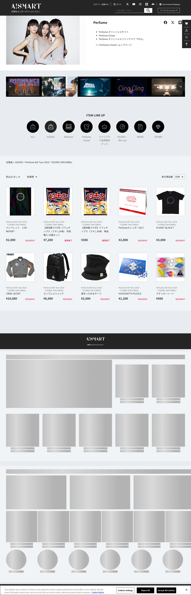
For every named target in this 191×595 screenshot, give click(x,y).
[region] (95, 590)
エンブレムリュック (53, 293)
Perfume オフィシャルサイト (113, 31)
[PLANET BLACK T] (170, 201)
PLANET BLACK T (165, 227)
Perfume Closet (107, 35)
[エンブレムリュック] (57, 267)
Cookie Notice (98, 592)
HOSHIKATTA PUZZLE (130, 293)
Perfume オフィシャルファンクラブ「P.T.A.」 (122, 39)
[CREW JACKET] (20, 267)
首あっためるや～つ (91, 293)
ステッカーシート (165, 293)
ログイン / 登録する (101, 4)
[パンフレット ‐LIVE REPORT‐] (20, 201)
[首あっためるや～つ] (95, 267)
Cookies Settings (125, 590)
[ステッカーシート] (170, 267)
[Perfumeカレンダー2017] (133, 201)
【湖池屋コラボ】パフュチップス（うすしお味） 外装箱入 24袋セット (57, 231)
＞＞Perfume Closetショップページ (114, 44)
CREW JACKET (13, 293)
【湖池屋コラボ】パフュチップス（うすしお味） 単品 (95, 229)
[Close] (186, 590)
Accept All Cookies (166, 590)
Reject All (145, 590)
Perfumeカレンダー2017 (131, 227)
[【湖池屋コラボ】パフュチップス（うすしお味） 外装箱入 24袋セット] (57, 201)
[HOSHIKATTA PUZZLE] (133, 267)
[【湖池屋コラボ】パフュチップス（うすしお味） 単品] (95, 201)
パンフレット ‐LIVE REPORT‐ (16, 229)
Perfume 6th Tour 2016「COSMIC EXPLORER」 (16, 223)
